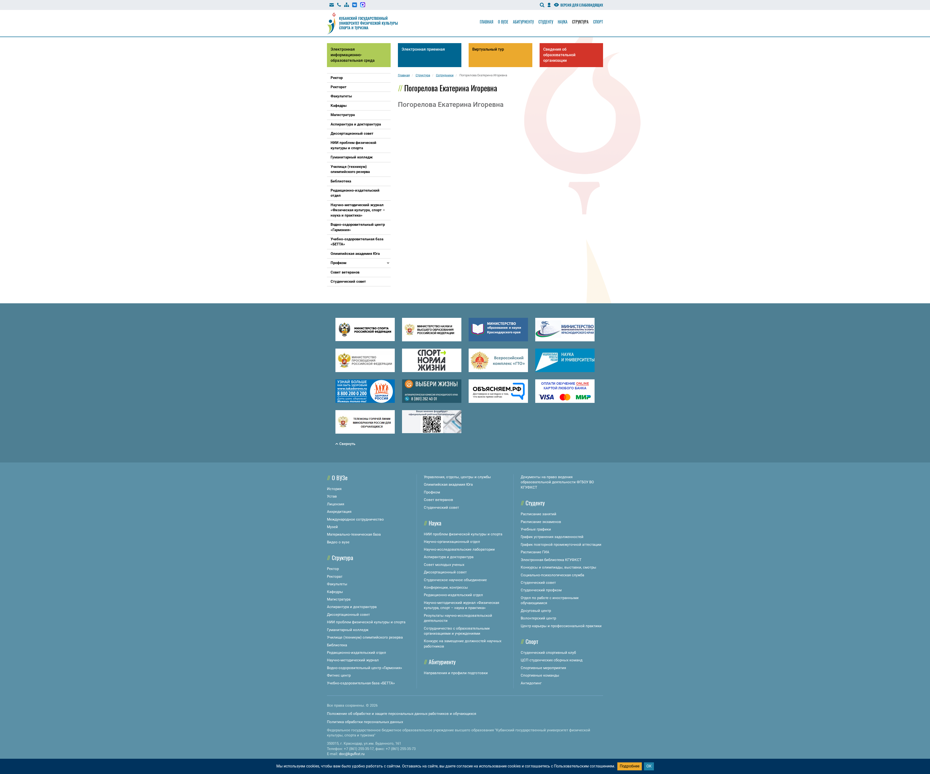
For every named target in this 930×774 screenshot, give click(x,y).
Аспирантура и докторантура (352, 607)
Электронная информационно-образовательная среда (353, 55)
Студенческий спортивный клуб (548, 652)
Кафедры (335, 592)
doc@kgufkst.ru (351, 754)
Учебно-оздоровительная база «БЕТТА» (361, 683)
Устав (332, 496)
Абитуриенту (523, 22)
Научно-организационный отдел (452, 541)
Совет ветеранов (438, 500)
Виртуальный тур (488, 49)
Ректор (333, 569)
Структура (580, 22)
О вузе (503, 22)
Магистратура (338, 599)
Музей (332, 527)
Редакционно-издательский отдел (356, 652)
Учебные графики (536, 529)
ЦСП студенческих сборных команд (551, 660)
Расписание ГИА (535, 552)
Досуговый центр (536, 611)
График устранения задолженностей (552, 537)
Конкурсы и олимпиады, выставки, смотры (558, 567)
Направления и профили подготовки (456, 673)
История (334, 489)
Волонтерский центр (538, 618)
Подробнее (629, 766)
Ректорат (334, 576)
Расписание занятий (538, 514)
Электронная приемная (423, 49)
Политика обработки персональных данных (365, 722)
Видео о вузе (338, 542)
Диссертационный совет (348, 614)
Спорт (598, 22)
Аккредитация (339, 511)
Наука (562, 22)
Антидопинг (531, 683)
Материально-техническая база (354, 534)
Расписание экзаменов (541, 522)
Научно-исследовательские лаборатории (459, 549)
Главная (486, 22)
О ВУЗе (340, 477)
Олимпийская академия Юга (448, 484)
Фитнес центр (339, 675)
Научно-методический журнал (353, 660)
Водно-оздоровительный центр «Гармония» (364, 668)
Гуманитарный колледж (347, 630)
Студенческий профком (541, 590)
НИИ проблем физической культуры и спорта (366, 622)
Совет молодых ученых (444, 565)
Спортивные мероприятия (543, 668)
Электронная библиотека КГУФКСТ (551, 560)
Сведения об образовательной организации (559, 55)
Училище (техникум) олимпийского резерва (365, 637)
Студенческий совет (441, 507)
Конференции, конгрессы (446, 587)
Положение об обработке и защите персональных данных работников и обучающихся (401, 713)
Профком (432, 492)
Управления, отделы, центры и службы (457, 477)
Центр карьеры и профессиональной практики (561, 626)
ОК (648, 766)
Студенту (545, 22)
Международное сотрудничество (355, 519)
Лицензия (335, 504)
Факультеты (337, 584)
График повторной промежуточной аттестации (561, 544)
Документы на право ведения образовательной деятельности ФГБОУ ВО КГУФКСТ (557, 482)
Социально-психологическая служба (552, 575)
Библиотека (337, 645)
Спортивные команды (540, 675)
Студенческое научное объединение (455, 580)
